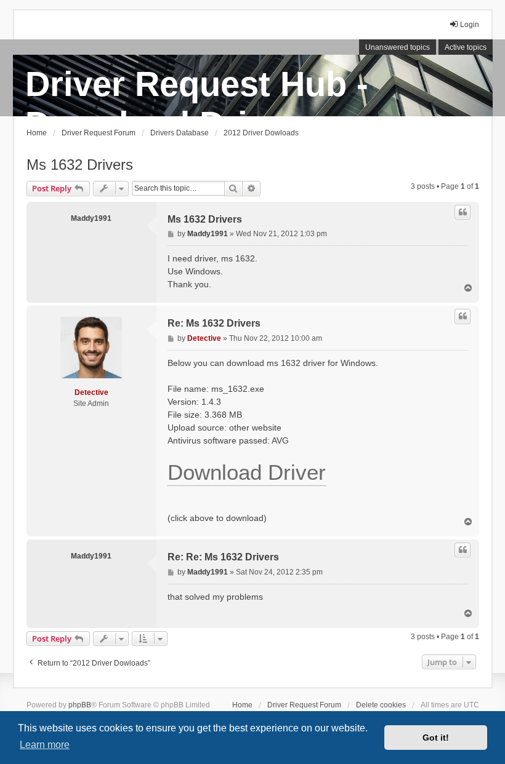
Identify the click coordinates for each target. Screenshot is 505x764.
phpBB (79, 705)
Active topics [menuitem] (466, 47)
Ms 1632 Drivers (79, 164)
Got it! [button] (435, 737)
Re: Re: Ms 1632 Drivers (223, 557)
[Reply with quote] (462, 212)
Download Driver (247, 472)
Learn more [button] (45, 744)
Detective (91, 392)
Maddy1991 (91, 218)
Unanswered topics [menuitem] (397, 47)
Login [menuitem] (469, 24)
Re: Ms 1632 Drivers (214, 323)
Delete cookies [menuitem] (381, 705)
